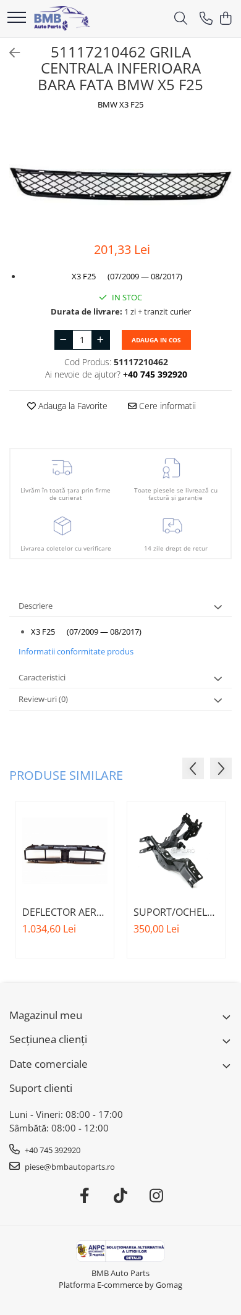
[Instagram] (156, 1196)
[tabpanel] (120, 177)
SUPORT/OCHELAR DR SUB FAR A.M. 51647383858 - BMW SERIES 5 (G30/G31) (176, 912)
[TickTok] (121, 1196)
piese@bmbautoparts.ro (69, 1166)
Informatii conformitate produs (76, 651)
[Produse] (16, 18)
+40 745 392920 (51, 1150)
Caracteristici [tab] (42, 677)
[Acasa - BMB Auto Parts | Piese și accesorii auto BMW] (62, 18)
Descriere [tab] (36, 605)
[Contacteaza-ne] (206, 19)
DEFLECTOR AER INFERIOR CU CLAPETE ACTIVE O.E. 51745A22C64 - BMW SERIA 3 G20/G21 (63, 912)
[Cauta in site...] (180, 19)
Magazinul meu (45, 1015)
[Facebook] (85, 1196)
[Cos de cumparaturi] (225, 19)
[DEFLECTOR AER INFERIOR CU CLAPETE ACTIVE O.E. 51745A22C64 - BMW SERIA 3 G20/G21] (65, 850)
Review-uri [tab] (43, 698)
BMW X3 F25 (120, 104)
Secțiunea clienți (48, 1039)
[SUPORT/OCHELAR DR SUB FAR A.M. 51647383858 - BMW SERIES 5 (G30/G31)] (176, 850)
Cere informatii (166, 406)
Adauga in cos (156, 340)
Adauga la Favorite (72, 406)
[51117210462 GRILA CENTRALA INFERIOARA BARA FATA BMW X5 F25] (120, 177)
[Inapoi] (9, 52)
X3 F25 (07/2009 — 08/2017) (127, 276)
